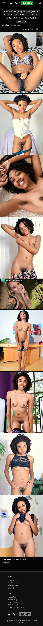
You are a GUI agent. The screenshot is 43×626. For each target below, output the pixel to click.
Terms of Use (12, 597)
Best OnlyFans (21, 21)
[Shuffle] (32, 29)
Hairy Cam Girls (9, 15)
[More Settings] (40, 29)
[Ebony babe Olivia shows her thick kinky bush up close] (21, 340)
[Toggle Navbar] (3, 3)
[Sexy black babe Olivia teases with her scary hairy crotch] (21, 248)
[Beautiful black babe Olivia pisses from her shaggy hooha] (21, 526)
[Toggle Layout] (36, 29)
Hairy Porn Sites (33, 12)
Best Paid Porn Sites (23, 15)
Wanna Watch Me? (31, 18)
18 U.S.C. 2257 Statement (16, 607)
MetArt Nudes (18, 18)
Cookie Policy (12, 602)
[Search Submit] (40, 3)
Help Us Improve (13, 583)
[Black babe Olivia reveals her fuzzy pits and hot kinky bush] (21, 186)
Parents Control (13, 585)
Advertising (11, 588)
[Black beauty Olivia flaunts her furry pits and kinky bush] (21, 124)
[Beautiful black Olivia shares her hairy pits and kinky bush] (21, 62)
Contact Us (11, 580)
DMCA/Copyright (13, 605)
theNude (6, 563)
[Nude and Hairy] (21, 3)
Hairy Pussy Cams (20, 12)
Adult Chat (35, 15)
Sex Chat (8, 18)
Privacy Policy (12, 600)
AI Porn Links (7, 12)
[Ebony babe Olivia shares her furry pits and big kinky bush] (21, 402)
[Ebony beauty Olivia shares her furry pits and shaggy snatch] (21, 464)
